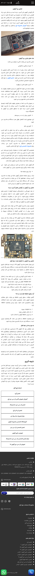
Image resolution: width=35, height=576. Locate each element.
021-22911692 (4, 473)
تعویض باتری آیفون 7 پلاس (25, 552)
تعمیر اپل (29, 542)
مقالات (30, 528)
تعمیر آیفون (10, 78)
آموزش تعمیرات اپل (20, 26)
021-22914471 (20, 473)
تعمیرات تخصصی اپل (25, 146)
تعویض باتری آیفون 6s (26, 547)
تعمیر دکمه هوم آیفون (25, 560)
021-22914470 (28, 473)
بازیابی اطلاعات (28, 521)
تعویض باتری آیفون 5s (26, 550)
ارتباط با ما (29, 533)
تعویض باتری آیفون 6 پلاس (24, 555)
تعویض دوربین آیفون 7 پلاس (24, 564)
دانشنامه (29, 531)
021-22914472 (12, 473)
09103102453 (7, 480)
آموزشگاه (29, 526)
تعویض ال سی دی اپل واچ (25, 562)
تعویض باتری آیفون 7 (26, 545)
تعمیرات (30, 518)
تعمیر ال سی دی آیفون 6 (25, 557)
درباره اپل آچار (28, 523)
